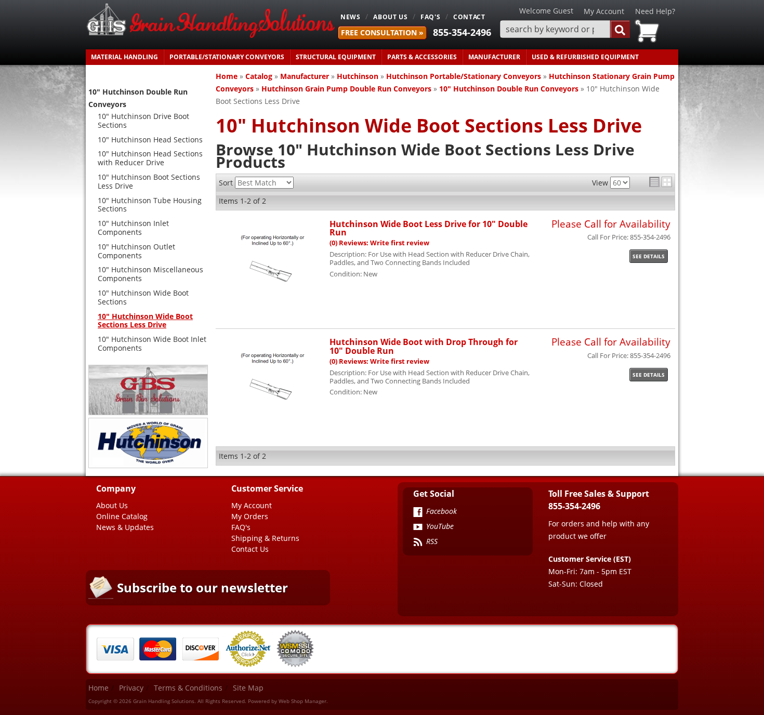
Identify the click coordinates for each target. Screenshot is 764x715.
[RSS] (418, 543)
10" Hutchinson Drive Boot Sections (143, 120)
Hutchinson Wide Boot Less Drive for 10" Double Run (429, 228)
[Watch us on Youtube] (418, 528)
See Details (649, 256)
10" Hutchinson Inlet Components (133, 227)
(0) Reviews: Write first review (379, 243)
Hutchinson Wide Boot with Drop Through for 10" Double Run (424, 346)
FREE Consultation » (382, 32)
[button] (565, 29)
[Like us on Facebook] (418, 513)
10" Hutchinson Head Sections (150, 139)
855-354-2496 (462, 32)
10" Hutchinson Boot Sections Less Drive (149, 181)
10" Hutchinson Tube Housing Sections (150, 204)
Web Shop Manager (302, 701)
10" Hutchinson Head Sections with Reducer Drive (150, 158)
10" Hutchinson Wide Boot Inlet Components (152, 343)
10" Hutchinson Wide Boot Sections (143, 297)
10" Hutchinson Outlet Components (136, 251)
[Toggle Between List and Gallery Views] (660, 182)
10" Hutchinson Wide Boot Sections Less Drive (145, 320)
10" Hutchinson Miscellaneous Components (150, 273)
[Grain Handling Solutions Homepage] (210, 22)
